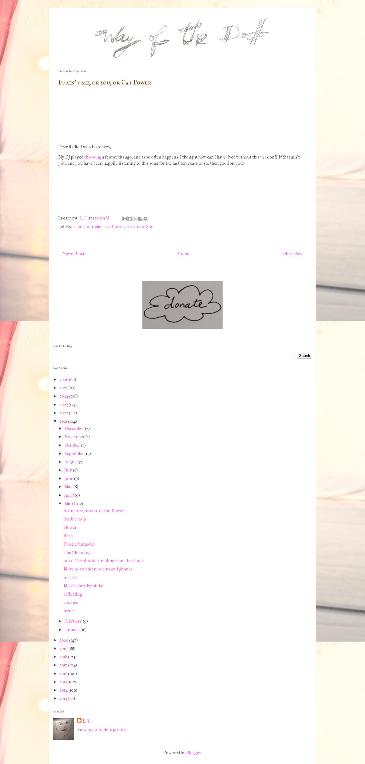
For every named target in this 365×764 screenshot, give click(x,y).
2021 (63, 421)
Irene (69, 610)
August (71, 461)
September (75, 453)
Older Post (292, 253)
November (75, 436)
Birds (68, 535)
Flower (70, 527)
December (74, 428)
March (70, 503)
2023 (64, 404)
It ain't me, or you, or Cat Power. (94, 510)
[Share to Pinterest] (145, 218)
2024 (64, 396)
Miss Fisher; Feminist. (84, 585)
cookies (71, 602)
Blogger (193, 752)
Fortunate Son (140, 226)
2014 (63, 690)
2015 (63, 681)
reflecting (73, 594)
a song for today (88, 226)
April (69, 495)
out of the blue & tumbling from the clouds (104, 560)
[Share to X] (135, 218)
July (68, 470)
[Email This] (125, 218)
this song (92, 157)
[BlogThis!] (130, 218)
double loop (75, 519)
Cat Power (114, 226)
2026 (64, 379)
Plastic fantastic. (79, 544)
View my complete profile (101, 729)
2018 (63, 656)
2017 (63, 664)
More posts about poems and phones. (98, 569)
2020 (64, 640)
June (69, 478)
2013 (63, 698)
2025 (63, 387)
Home (183, 253)
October (72, 445)
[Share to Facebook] (140, 218)
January (72, 629)
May (68, 486)
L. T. (87, 721)
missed (70, 577)
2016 (63, 673)
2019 (63, 648)
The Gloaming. (77, 552)
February (73, 621)
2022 (64, 412)
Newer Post (73, 253)
